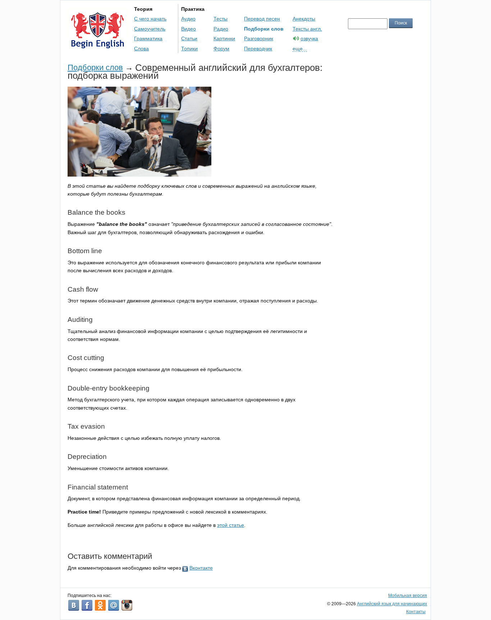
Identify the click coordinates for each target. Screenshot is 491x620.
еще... (300, 48)
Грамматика (148, 38)
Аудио (188, 19)
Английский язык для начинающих (392, 603)
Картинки (224, 38)
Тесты (221, 19)
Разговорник (258, 38)
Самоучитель (149, 29)
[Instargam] (126, 605)
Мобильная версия (407, 595)
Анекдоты (304, 19)
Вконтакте (201, 568)
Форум (221, 48)
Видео (188, 29)
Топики (189, 48)
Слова (141, 48)
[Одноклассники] (100, 605)
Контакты (416, 611)
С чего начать (150, 19)
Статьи (189, 38)
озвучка (309, 38)
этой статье (230, 525)
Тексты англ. (307, 29)
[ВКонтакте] (73, 605)
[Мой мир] (113, 605)
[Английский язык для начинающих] (98, 45)
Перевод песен (262, 19)
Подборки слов (264, 29)
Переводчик (258, 48)
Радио (221, 29)
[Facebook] (87, 605)
